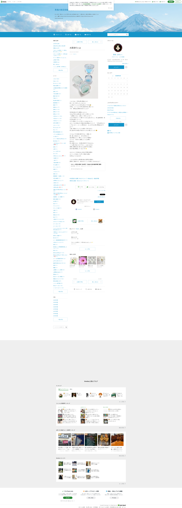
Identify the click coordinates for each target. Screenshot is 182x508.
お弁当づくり (83, 407)
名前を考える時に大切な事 (59, 45)
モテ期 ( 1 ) (55, 136)
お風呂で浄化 (80, 41)
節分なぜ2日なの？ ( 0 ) (58, 252)
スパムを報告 (82, 507)
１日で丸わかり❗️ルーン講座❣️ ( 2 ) (59, 144)
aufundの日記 (110, 107)
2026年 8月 (118, 75)
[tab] (63, 389)
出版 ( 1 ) (55, 210)
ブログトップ (58, 34)
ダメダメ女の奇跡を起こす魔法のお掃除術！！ (117, 112)
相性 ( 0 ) (55, 173)
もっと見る (87, 249)
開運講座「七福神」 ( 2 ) (58, 176)
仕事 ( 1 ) (55, 149)
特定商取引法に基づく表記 (116, 507)
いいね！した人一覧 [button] (101, 190)
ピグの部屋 (121, 56)
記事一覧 (69, 34)
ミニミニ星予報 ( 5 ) (57, 283)
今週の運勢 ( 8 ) (57, 162)
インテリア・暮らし (62, 407)
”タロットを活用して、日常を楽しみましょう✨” (60, 51)
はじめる (68, 497)
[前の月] (113, 76)
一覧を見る (118, 118)
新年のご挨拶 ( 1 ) (57, 235)
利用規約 (96, 507)
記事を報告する (102, 196)
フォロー (99, 201)
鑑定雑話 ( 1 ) (56, 102)
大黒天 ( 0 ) (56, 182)
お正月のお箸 (56, 43)
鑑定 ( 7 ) (55, 105)
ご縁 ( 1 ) (55, 160)
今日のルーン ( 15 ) (57, 116)
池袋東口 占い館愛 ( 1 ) (58, 196)
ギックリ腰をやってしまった (59, 57)
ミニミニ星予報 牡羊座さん (59, 66)
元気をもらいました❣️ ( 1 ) (59, 155)
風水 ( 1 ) (55, 212)
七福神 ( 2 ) (55, 158)
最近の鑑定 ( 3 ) (57, 199)
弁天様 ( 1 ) (55, 201)
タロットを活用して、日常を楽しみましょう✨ (60, 54)
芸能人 (71, 389)
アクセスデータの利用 (104, 507)
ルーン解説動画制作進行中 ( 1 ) (60, 240)
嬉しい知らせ (95, 41)
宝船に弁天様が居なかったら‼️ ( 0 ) (60, 190)
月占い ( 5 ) (56, 81)
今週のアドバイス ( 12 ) (58, 219)
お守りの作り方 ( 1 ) (57, 260)
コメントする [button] (91, 187)
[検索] (127, 35)
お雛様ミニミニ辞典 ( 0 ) (58, 269)
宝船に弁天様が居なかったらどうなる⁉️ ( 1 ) (60, 194)
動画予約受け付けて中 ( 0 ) (59, 263)
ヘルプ (124, 507)
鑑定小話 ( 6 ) (56, 96)
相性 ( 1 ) (55, 146)
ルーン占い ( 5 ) (57, 223)
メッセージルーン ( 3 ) (58, 287)
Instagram (97, 209)
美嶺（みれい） (118, 54)
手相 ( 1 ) (55, 98)
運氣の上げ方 (56, 48)
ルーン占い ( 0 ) (57, 226)
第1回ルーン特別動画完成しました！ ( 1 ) (60, 247)
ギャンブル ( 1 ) (56, 167)
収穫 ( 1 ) (55, 169)
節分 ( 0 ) (55, 250)
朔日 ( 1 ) (55, 265)
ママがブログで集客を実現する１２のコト (116, 105)
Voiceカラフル (110, 114)
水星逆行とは (75, 48)
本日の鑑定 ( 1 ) (56, 178)
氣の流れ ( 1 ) (56, 141)
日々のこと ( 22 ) (57, 83)
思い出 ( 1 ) (55, 237)
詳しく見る (91, 497)
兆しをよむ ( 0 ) (57, 127)
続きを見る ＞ (125, 63)
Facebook (80, 209)
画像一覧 (79, 34)
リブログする (101, 187)
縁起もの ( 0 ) (56, 214)
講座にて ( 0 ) (56, 109)
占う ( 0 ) (55, 153)
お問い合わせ (89, 507)
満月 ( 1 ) (55, 244)
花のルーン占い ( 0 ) (57, 285)
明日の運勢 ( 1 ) (56, 85)
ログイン (178, 1)
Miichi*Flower (110, 110)
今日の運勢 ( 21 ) (57, 93)
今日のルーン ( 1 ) (57, 120)
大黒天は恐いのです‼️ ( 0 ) (59, 185)
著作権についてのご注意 (114, 132)
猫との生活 (105, 407)
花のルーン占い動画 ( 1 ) (58, 276)
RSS (110, 130)
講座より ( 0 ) (56, 114)
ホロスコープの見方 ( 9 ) (58, 221)
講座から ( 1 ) (56, 107)
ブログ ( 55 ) (56, 78)
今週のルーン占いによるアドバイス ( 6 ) (60, 232)
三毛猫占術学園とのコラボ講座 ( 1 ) (60, 88)
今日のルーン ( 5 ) (57, 118)
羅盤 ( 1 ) (55, 267)
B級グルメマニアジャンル (63, 389)
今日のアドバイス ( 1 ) (58, 242)
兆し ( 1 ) (55, 129)
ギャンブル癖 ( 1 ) (57, 208)
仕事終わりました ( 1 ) (58, 180)
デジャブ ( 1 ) (56, 205)
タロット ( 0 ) (56, 125)
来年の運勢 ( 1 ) (56, 123)
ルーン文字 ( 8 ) (57, 151)
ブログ (74, 54)
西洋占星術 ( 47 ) (57, 281)
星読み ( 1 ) (55, 274)
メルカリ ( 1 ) (56, 171)
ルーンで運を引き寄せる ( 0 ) (59, 138)
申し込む (114, 497)
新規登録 (171, 1)
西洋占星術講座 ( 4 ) (57, 132)
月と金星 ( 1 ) (56, 164)
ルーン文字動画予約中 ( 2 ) (59, 258)
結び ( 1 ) (55, 203)
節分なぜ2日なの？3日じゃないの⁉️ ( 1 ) (60, 255)
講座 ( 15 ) (55, 91)
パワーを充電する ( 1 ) (58, 134)
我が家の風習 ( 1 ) (57, 100)
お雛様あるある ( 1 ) (57, 272)
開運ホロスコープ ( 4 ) (58, 278)
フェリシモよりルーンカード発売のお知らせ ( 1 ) (60, 229)
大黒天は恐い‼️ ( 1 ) (58, 187)
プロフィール (115, 56)
